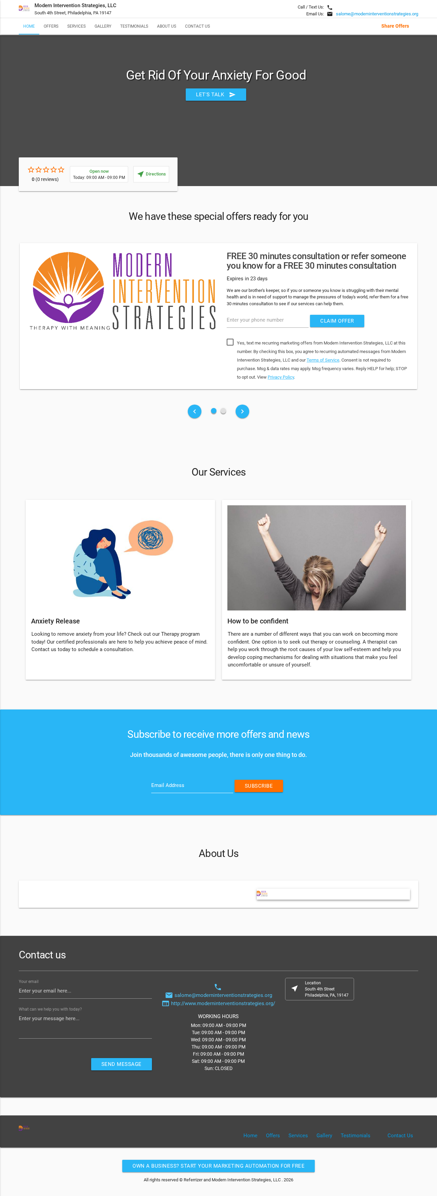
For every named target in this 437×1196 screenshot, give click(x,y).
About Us (166, 26)
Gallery (103, 26)
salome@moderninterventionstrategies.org (377, 13)
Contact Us (197, 26)
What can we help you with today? (50, 1009)
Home (29, 26)
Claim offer (337, 321)
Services (76, 26)
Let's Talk (216, 94)
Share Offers (395, 26)
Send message (121, 1064)
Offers (51, 26)
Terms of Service (323, 360)
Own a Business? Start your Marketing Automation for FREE (218, 1166)
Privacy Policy (281, 377)
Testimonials (134, 26)
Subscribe (259, 786)
